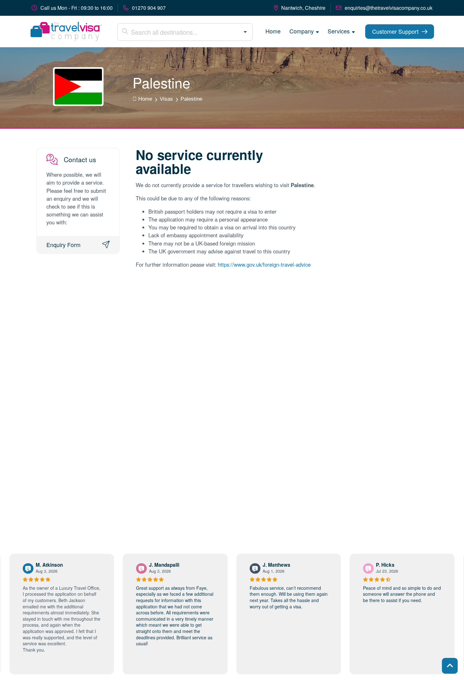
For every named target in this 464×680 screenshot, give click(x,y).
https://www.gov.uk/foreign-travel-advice (264, 264)
